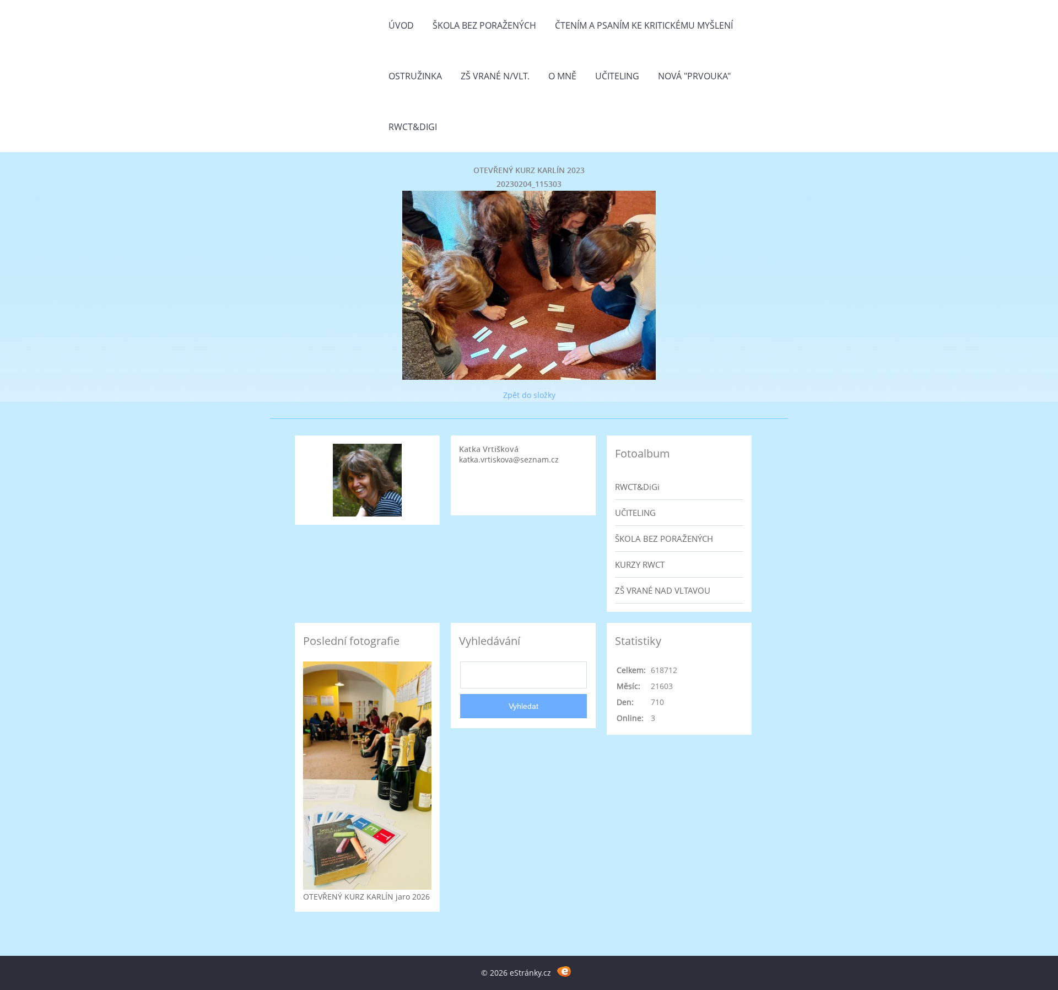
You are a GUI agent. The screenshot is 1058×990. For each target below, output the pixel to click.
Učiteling (617, 76)
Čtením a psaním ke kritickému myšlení (644, 25)
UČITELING (635, 512)
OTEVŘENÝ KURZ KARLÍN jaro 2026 (366, 896)
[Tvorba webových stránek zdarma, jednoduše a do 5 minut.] (564, 971)
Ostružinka (415, 76)
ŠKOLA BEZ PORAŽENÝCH (664, 538)
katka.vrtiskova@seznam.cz (509, 459)
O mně (562, 76)
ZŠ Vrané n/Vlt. (495, 76)
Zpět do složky (529, 395)
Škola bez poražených (484, 25)
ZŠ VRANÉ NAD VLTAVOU (662, 590)
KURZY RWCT (640, 564)
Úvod (401, 25)
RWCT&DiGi (412, 127)
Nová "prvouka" (694, 76)
